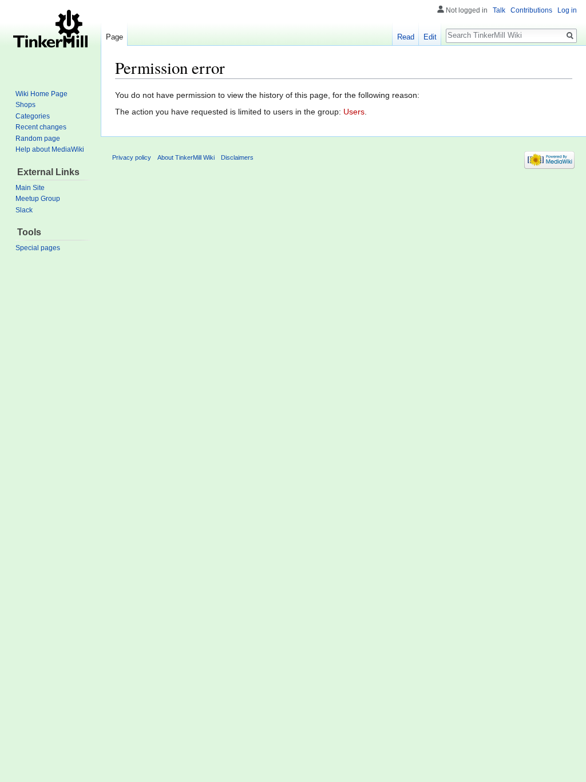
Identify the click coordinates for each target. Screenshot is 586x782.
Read (405, 37)
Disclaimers (237, 157)
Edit (430, 37)
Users (354, 111)
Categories (32, 116)
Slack (24, 210)
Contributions (531, 10)
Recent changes (40, 127)
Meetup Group (37, 199)
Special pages (37, 248)
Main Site (30, 188)
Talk (499, 10)
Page (114, 37)
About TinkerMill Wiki (186, 157)
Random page (37, 139)
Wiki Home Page (41, 94)
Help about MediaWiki (49, 149)
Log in (567, 10)
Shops (25, 105)
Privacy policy (131, 157)
